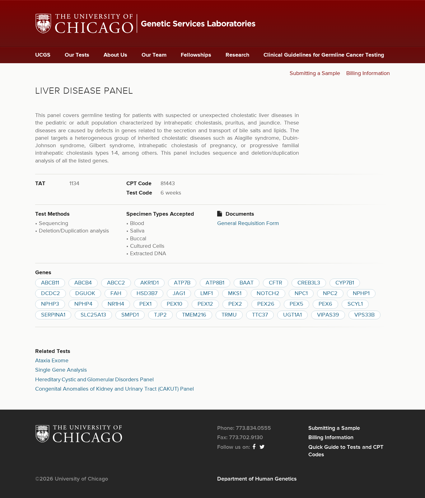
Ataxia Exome (51, 361)
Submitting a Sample (315, 73)
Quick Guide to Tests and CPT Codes (345, 451)
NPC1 (301, 293)
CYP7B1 (344, 283)
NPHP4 (83, 304)
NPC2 (330, 293)
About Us (115, 55)
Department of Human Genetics (257, 479)
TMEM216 (194, 315)
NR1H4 (116, 304)
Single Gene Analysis (61, 370)
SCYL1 (355, 304)
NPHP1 (361, 293)
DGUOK (85, 293)
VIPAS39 (328, 315)
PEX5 (296, 304)
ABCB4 (83, 283)
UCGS (42, 55)
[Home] (212, 23)
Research (237, 55)
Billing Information (368, 73)
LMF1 (206, 293)
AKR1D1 (149, 283)
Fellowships (196, 55)
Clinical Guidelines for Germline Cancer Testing (324, 55)
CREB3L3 (308, 283)
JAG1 (179, 293)
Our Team (154, 55)
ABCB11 (50, 283)
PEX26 (265, 304)
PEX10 (174, 304)
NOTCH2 (268, 293)
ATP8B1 (215, 283)
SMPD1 (130, 315)
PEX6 (325, 304)
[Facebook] (254, 447)
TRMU (229, 315)
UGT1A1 (292, 315)
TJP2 (160, 315)
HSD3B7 (147, 293)
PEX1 (145, 304)
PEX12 (205, 304)
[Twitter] (262, 447)
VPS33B (364, 315)
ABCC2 (116, 283)
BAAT (247, 283)
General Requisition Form (248, 223)
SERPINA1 (53, 315)
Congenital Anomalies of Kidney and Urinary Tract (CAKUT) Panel (114, 389)
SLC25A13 (93, 315)
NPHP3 (50, 304)
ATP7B (182, 283)
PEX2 (235, 304)
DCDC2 (50, 293)
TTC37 (260, 315)
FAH (115, 293)
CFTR (275, 283)
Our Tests (77, 55)
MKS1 (234, 293)
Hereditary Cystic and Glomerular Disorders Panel (94, 380)
